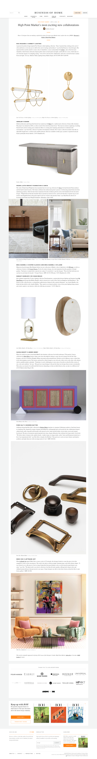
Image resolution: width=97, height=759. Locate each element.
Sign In (85, 12)
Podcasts (62, 16)
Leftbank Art (23, 561)
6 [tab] (85, 715)
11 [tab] (85, 720)
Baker (50, 124)
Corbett (63, 50)
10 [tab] (85, 719)
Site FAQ (38, 753)
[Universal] (80, 674)
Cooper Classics (34, 269)
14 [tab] (85, 722)
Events (46, 16)
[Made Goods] (42, 674)
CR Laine (71, 267)
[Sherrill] (29, 683)
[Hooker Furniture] (67, 674)
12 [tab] (85, 721)
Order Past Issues (21, 721)
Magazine (70, 16)
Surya (60, 188)
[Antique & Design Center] (16, 683)
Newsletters (29, 753)
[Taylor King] (67, 683)
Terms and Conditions (76, 753)
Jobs (41, 16)
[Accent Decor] (55, 683)
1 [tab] (85, 710)
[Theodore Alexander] (42, 683)
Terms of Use (38, 746)
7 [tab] (85, 716)
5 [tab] (85, 714)
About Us (11, 753)
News (25, 16)
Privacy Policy (57, 746)
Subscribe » (21, 717)
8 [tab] (85, 717)
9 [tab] (85, 718)
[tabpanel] (41, 713)
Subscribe (78, 12)
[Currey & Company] (29, 674)
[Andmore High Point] (48, 691)
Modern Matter (44, 427)
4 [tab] (85, 713)
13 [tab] (85, 721)
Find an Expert (54, 17)
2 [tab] (85, 711)
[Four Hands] (16, 674)
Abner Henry (26, 356)
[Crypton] (55, 674)
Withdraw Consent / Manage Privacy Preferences (77, 755)
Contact (19, 753)
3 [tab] (85, 712)
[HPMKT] (80, 683)
